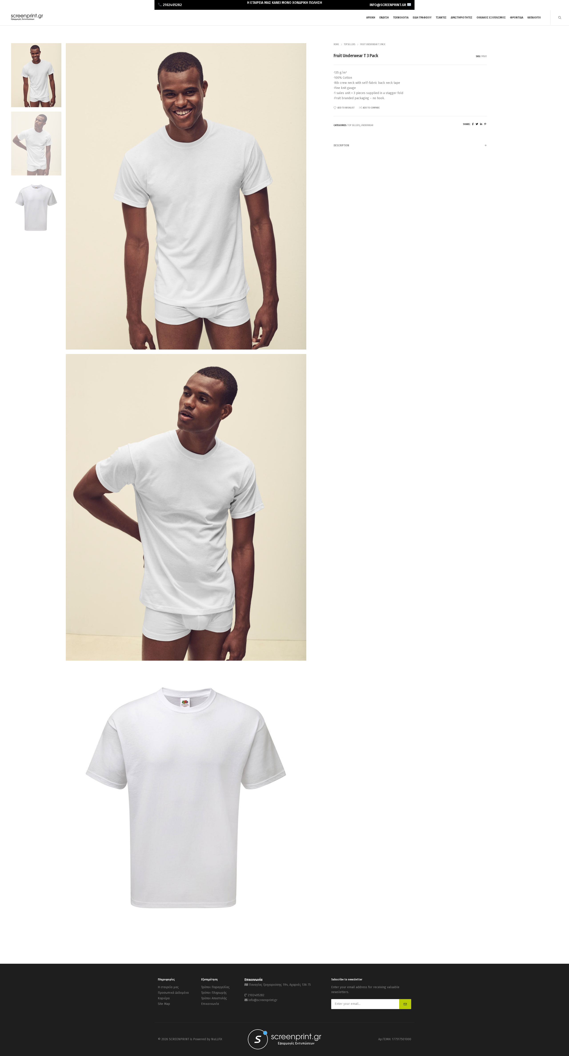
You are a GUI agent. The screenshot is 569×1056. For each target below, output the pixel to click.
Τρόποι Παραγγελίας (215, 987)
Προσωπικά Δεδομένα (173, 993)
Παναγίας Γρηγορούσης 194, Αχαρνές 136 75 (280, 985)
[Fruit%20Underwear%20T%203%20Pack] (472, 124)
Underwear (367, 125)
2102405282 (256, 995)
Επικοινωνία (210, 1004)
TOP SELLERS (349, 44)
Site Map (164, 1004)
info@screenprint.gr (262, 1000)
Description (341, 145)
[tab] (410, 145)
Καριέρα (164, 998)
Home (336, 44)
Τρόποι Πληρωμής (214, 993)
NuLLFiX (216, 1039)
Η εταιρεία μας (168, 987)
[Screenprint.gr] (27, 19)
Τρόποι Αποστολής (214, 998)
